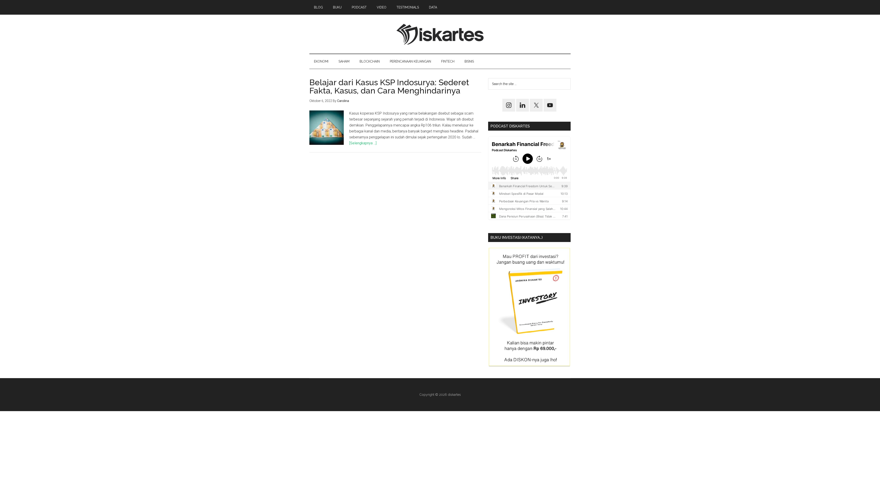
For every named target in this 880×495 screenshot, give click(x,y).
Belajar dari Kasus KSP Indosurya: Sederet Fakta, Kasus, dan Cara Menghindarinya (389, 86)
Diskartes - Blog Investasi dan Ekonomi (440, 34)
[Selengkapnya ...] (363, 143)
